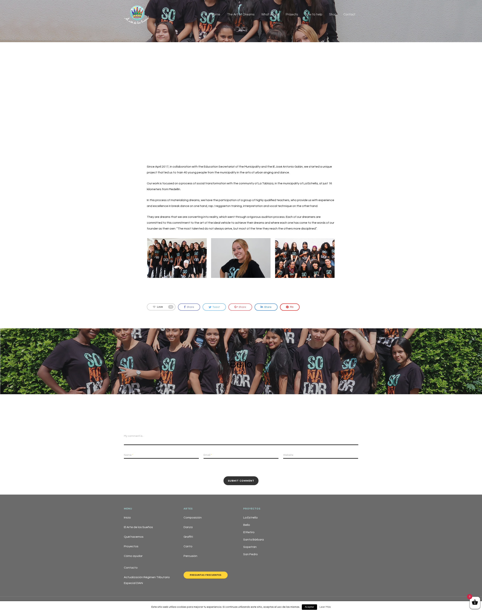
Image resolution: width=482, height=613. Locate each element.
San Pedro (250, 554)
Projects (292, 14)
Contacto (131, 567)
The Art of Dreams (241, 14)
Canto (188, 546)
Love (164, 307)
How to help (313, 14)
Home (215, 14)
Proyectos (131, 546)
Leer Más (325, 607)
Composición (193, 517)
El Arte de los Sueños (138, 527)
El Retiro (249, 532)
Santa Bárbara (253, 539)
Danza (188, 527)
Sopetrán (250, 546)
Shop (333, 14)
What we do (270, 14)
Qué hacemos (133, 536)
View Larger (177, 254)
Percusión (190, 555)
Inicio (127, 517)
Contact (349, 14)
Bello (241, 361)
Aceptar (309, 607)
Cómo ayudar (133, 555)
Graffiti (188, 536)
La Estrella (250, 517)
